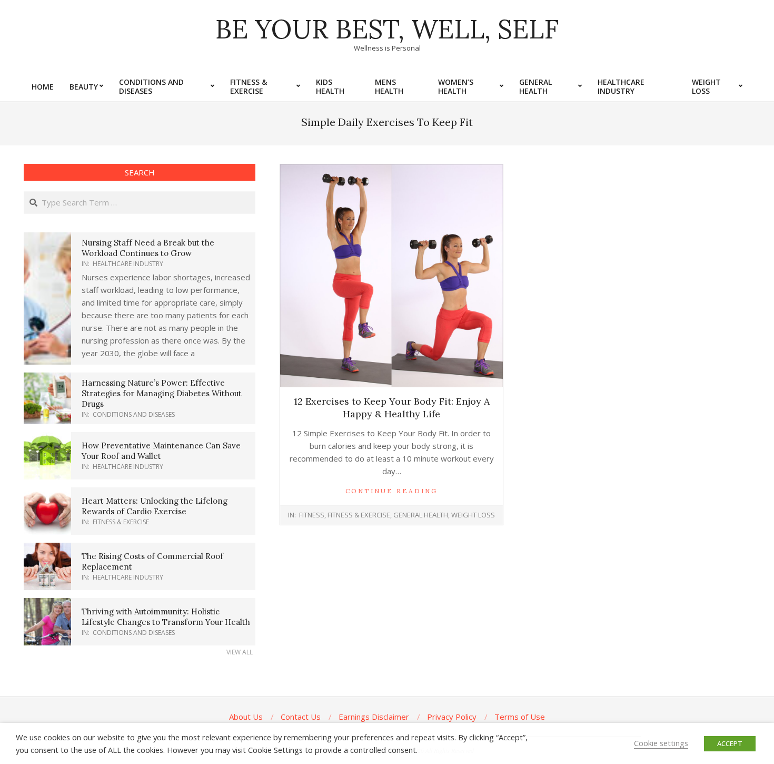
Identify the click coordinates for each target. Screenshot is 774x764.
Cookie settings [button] (661, 743)
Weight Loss (473, 515)
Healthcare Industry (128, 263)
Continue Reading (391, 491)
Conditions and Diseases (134, 414)
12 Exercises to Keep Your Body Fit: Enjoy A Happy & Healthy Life (392, 407)
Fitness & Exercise (359, 515)
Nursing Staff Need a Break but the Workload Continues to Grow (148, 248)
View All (239, 652)
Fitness (311, 515)
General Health (420, 515)
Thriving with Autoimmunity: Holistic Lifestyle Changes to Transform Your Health (166, 616)
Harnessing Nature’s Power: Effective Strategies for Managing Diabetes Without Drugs (162, 393)
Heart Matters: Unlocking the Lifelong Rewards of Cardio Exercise (154, 506)
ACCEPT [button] (729, 743)
